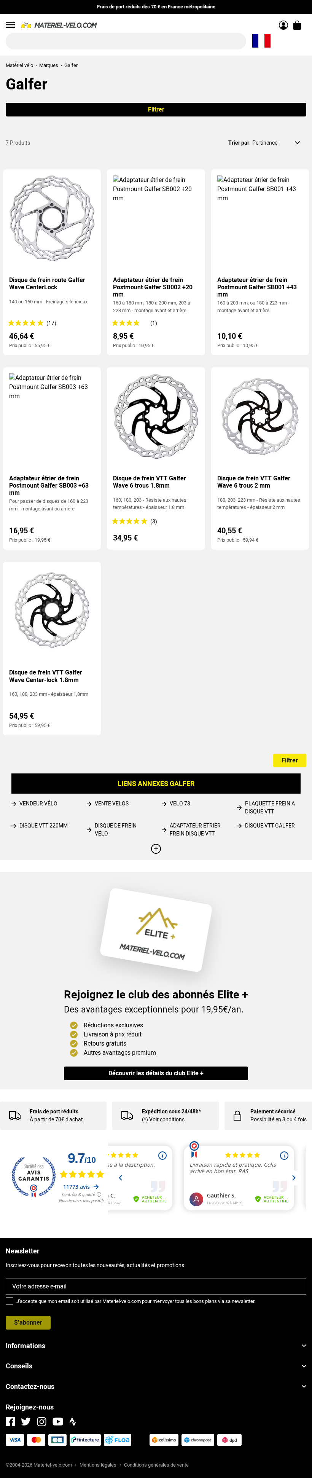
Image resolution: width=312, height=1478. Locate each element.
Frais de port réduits (54, 1111)
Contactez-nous (30, 1386)
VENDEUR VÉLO (38, 803)
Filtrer (156, 109)
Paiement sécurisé (273, 1111)
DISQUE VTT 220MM (43, 826)
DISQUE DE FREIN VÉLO (116, 830)
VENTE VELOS (112, 803)
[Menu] (10, 25)
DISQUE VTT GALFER (270, 826)
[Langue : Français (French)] (261, 41)
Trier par (238, 143)
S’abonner (28, 1322)
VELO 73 (180, 803)
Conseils (19, 1366)
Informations (25, 1346)
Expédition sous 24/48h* (171, 1111)
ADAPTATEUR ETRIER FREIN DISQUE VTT (195, 830)
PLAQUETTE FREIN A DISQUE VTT (270, 807)
